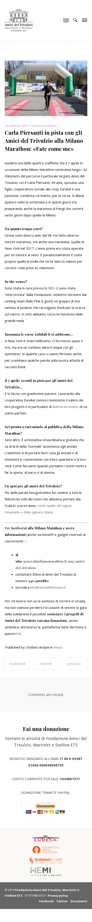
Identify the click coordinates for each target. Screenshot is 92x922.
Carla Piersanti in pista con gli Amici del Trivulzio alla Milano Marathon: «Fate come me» (44, 140)
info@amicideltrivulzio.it (48, 587)
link (19, 633)
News (58, 647)
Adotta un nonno (65, 406)
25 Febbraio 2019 (16, 126)
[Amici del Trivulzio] (19, 15)
